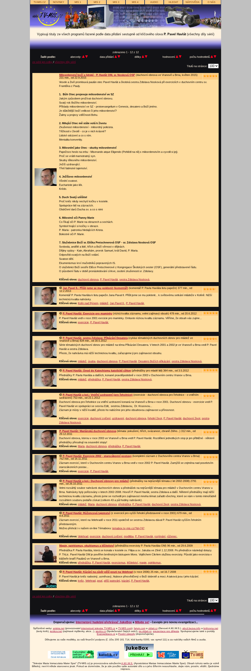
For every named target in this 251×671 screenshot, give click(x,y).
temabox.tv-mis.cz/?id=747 (128, 528)
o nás (211, 2)
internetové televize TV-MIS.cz (98, 628)
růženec (172, 536)
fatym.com (139, 628)
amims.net (58, 628)
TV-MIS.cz (40, 2)
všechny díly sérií (65, 61)
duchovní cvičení (100, 418)
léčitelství (132, 562)
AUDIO (154, 2)
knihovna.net (210, 628)
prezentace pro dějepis (166, 631)
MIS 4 (135, 2)
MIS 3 (116, 2)
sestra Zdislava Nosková (134, 279)
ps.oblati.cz (145, 631)
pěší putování (112, 580)
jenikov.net (56, 631)
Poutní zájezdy (126, 634)
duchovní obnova (88, 279)
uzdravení (118, 418)
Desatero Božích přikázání (154, 361)
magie (143, 562)
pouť (99, 580)
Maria (81, 446)
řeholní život (155, 418)
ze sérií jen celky (42, 61)
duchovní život (191, 418)
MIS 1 (78, 2)
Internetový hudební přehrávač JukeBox (104, 622)
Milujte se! (142, 622)
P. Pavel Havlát (109, 279)
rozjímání (159, 536)
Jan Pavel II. (117, 303)
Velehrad (83, 536)
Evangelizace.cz (106, 634)
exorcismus (119, 562)
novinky (58, 2)
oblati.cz (153, 628)
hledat (173, 2)
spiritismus (154, 562)
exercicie (83, 322)
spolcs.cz (101, 631)
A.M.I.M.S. (127, 663)
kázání (126, 580)
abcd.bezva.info (191, 628)
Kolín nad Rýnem (88, 303)
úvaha (91, 361)
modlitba (129, 536)
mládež (104, 303)
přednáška (94, 379)
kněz (81, 580)
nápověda (193, 2)
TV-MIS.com (125, 628)
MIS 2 (97, 2)
